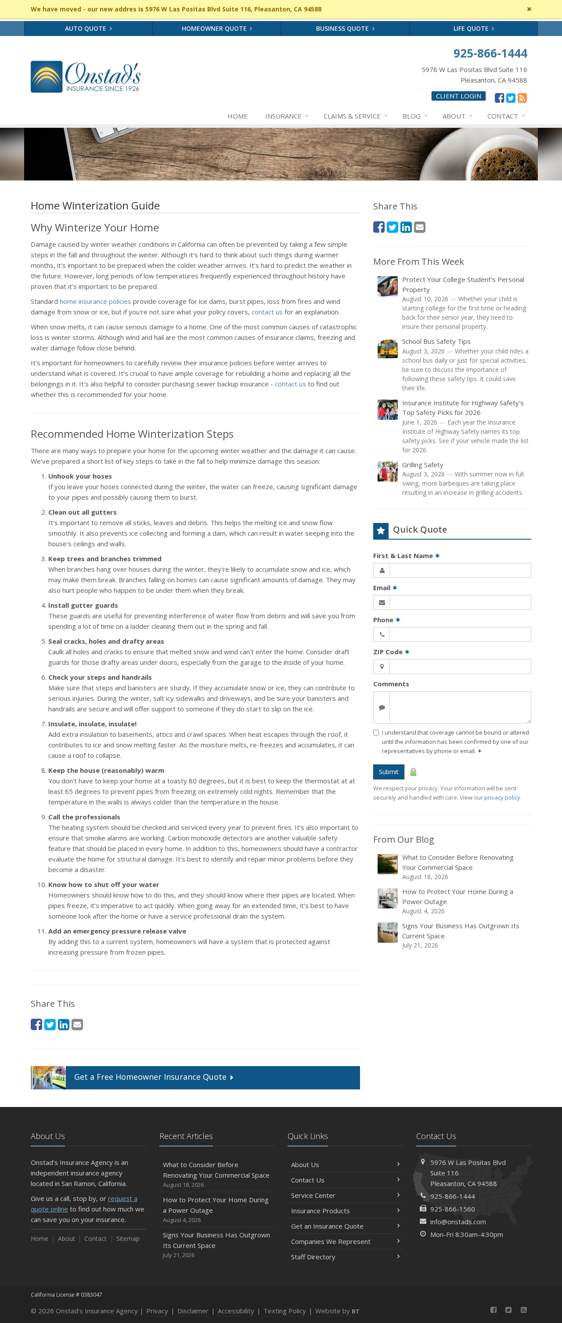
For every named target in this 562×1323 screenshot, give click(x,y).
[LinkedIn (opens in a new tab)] (63, 1024)
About (457, 115)
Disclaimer (193, 1310)
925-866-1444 (452, 1196)
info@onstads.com (458, 1221)
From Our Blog (403, 839)
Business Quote (343, 28)
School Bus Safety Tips (465, 364)
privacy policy (502, 797)
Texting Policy (284, 1310)
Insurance (287, 115)
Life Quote (472, 28)
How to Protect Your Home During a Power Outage (457, 901)
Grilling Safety (463, 478)
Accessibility (236, 1310)
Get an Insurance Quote (327, 1226)
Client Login (458, 95)
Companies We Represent (331, 1241)
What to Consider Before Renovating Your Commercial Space (458, 867)
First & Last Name (406, 555)
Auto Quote (86, 28)
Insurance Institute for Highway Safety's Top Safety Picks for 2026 (465, 426)
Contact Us (307, 1179)
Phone (387, 619)
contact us (267, 311)
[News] (522, 97)
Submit (389, 772)
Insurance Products (320, 1210)
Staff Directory (313, 1256)
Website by (337, 1310)
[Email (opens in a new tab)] (77, 1024)
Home (237, 116)
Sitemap (128, 1238)
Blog (415, 115)
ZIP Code (391, 651)
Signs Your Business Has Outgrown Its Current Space (460, 935)
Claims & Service (356, 115)
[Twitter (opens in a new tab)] (510, 97)
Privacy (157, 1310)
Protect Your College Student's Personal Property (464, 303)
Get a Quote (150, 1077)
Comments (391, 683)
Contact (506, 115)
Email (385, 587)
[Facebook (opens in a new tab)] (499, 97)
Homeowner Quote (215, 28)
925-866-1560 (452, 1208)
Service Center (313, 1195)
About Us (305, 1164)
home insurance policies (95, 301)
